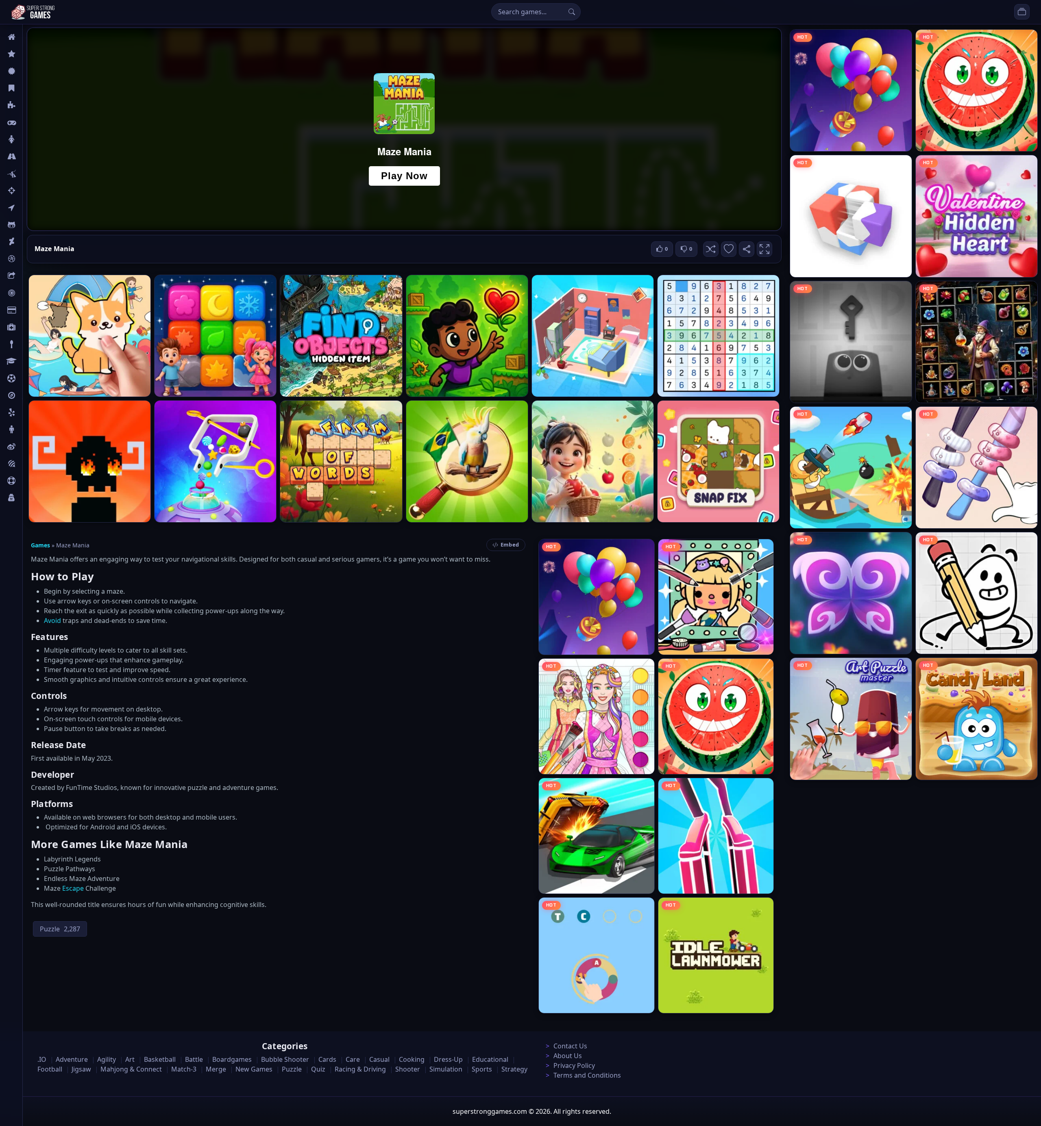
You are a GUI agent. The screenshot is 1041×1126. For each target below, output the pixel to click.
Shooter (407, 1069)
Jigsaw (32, 395)
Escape (73, 888)
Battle (31, 173)
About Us (567, 1055)
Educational (490, 1059)
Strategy (514, 1069)
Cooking (412, 1059)
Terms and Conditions (587, 1075)
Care (29, 327)
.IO (27, 208)
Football (49, 1069)
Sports (32, 481)
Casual (32, 88)
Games (40, 545)
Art (27, 242)
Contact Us (570, 1045)
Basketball (160, 1059)
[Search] (571, 11)
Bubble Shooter (285, 1059)
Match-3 (183, 1069)
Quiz (29, 447)
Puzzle (32, 105)
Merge (216, 1069)
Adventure (72, 1059)
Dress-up (448, 1059)
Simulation (445, 1069)
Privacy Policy (574, 1065)
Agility (32, 225)
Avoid (52, 620)
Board (31, 276)
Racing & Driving (360, 1069)
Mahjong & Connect (131, 1069)
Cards (31, 310)
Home (31, 37)
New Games (253, 1069)
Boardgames (232, 1059)
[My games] (1022, 12)
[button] (711, 249)
